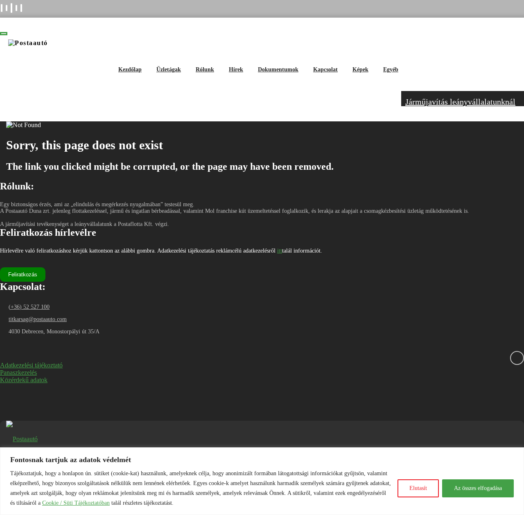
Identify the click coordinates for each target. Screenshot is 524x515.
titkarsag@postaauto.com (38, 319)
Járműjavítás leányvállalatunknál (460, 101)
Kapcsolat (325, 69)
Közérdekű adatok (23, 379)
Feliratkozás (22, 274)
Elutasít (418, 488)
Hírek (236, 69)
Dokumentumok (278, 69)
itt (279, 251)
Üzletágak (168, 69)
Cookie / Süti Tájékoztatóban (76, 503)
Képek (360, 69)
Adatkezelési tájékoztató (31, 365)
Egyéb (390, 69)
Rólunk (205, 69)
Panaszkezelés (18, 372)
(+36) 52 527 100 (29, 307)
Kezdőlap (130, 69)
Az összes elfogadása (478, 488)
